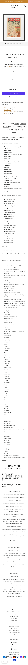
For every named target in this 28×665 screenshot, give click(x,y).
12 (22, 43)
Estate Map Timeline (14, 626)
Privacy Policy (14, 637)
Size (14, 71)
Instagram (14, 649)
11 (21, 43)
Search (14, 609)
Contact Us (14, 618)
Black (7, 83)
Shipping (9, 66)
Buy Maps (14, 614)
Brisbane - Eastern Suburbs (10, 111)
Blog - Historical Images (14, 632)
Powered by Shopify (14, 654)
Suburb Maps (16, 652)
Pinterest (15, 647)
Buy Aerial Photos (14, 616)
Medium (17, 75)
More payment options (13, 96)
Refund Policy (14, 635)
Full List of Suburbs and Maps (14, 612)
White (21, 83)
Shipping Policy (14, 639)
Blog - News (14, 628)
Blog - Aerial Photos (14, 630)
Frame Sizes (14, 620)
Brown (14, 83)
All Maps (6, 108)
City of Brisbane (7, 109)
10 (19, 43)
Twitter (15, 644)
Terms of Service (14, 622)
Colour (14, 79)
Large (10, 75)
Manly (5, 113)
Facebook (14, 642)
